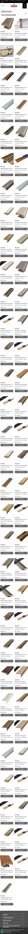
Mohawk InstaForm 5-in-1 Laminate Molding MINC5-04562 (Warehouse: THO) (7, 386)
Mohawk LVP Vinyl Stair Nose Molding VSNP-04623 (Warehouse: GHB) (21, 683)
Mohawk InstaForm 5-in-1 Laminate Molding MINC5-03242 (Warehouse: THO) (21, 359)
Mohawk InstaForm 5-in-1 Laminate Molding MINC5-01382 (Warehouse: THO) (21, 872)
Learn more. (8, 932)
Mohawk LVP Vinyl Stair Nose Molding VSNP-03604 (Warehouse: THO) (21, 737)
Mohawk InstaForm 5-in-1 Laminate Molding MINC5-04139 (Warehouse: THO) (7, 35)
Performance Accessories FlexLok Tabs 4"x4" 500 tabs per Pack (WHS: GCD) (21, 35)
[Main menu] (2, 5)
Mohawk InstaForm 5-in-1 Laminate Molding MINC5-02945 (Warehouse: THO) (21, 62)
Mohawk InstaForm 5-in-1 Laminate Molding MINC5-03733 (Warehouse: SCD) (7, 899)
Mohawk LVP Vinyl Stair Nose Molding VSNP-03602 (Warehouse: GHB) (7, 710)
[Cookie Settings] (2, 931)
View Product (7, 39)
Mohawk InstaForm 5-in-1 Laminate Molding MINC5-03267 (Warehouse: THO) (7, 224)
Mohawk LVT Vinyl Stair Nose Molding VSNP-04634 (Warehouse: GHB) (7, 251)
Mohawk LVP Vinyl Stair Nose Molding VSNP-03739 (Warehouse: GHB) (7, 575)
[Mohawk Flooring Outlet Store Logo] (14, 5)
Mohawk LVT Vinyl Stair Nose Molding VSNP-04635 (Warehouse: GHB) (21, 602)
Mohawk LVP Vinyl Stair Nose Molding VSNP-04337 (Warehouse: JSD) (7, 737)
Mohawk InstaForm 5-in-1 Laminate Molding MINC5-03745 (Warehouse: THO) (7, 170)
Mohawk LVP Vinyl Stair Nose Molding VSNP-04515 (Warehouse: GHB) (7, 521)
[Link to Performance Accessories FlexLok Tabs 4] (21, 24)
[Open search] (4, 5)
